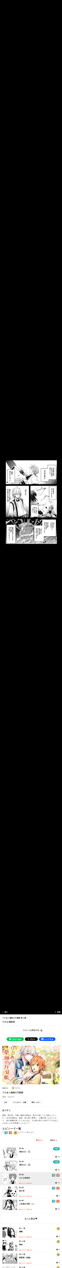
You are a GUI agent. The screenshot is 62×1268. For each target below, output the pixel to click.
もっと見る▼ (31, 1218)
